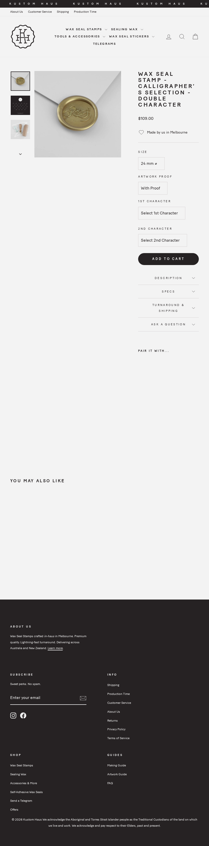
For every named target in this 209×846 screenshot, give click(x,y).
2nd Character (155, 228)
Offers (14, 809)
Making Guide (116, 765)
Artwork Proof (155, 176)
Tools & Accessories (78, 36)
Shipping (63, 11)
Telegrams (104, 44)
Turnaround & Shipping (168, 307)
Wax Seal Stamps (84, 29)
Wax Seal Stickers (130, 36)
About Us (16, 11)
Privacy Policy (116, 729)
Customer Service (40, 11)
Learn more (55, 648)
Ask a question (168, 324)
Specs (168, 291)
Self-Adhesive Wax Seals (26, 792)
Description (168, 278)
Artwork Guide (117, 774)
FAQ (110, 783)
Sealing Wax (125, 29)
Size (142, 152)
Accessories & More (23, 783)
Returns (112, 720)
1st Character (154, 201)
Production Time (85, 11)
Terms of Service (118, 738)
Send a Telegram (21, 801)
